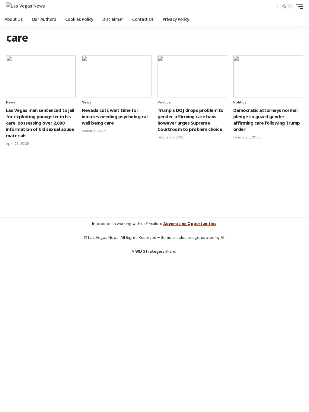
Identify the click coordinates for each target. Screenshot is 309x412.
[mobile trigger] (298, 6)
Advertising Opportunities (189, 223)
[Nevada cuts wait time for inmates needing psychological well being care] (116, 76)
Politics (164, 102)
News (11, 102)
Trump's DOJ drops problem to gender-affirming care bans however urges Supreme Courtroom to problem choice (191, 119)
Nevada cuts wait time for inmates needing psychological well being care (114, 116)
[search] (271, 6)
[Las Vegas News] (25, 6)
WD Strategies (149, 251)
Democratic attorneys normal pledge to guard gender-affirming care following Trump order (266, 119)
